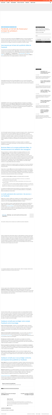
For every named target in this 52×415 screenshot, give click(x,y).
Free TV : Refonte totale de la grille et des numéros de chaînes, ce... (45, 81)
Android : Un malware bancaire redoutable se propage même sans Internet (45, 111)
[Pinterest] (46, 0)
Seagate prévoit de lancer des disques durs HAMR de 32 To (8, 394)
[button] (50, 2)
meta (17, 388)
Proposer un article (15, 0)
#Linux (8, 0)
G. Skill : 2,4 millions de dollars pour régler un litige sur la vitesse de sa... (45, 91)
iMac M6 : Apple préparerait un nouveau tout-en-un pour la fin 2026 (46, 101)
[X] (51, 0)
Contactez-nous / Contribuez (31, 413)
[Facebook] (43, 0)
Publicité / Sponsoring (21, 0)
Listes (10, 0)
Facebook (5, 388)
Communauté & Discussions (45, 413)
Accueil (1, 0)
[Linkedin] (7, 405)
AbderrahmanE (10, 399)
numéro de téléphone (10, 205)
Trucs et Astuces (20, 2)
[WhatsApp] (9, 35)
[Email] (12, 35)
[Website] (11, 405)
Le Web (8, 2)
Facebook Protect (14, 388)
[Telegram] (49, 0)
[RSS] (48, 0)
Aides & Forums (27, 0)
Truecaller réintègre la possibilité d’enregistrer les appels (27, 394)
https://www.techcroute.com (10, 400)
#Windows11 (4, 0)
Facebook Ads (9, 388)
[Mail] (9, 405)
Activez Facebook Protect (5, 375)
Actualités (3, 2)
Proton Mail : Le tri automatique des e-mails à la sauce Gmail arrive (45, 72)
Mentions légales (38, 413)
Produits (27, 2)
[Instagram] (45, 0)
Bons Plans (33, 2)
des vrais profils (22, 53)
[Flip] (16, 35)
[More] (19, 35)
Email (36, 35)
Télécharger (13, 2)
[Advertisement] (26, 18)
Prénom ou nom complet (40, 32)
